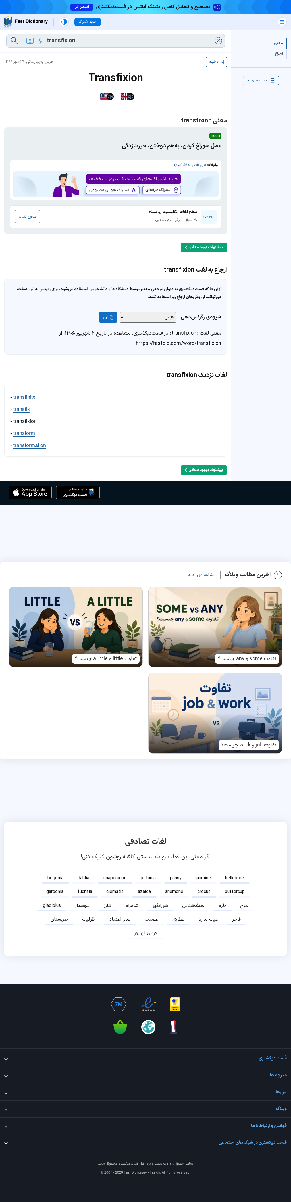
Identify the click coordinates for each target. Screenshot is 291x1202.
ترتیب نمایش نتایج (257, 80)
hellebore (234, 878)
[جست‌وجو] (14, 40)
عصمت (151, 919)
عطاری (178, 919)
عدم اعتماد (120, 919)
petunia (148, 878)
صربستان (59, 919)
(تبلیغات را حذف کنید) (190, 165)
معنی (278, 43)
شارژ (108, 905)
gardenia (54, 891)
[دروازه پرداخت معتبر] (175, 1004)
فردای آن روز (145, 933)
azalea (144, 891)
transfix (21, 408)
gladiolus (52, 905)
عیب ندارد (208, 919)
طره (222, 905)
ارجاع (279, 54)
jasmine (203, 878)
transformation (29, 444)
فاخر (236, 919)
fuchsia (85, 891)
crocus (204, 891)
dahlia (83, 878)
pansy (176, 878)
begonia (55, 878)
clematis (115, 891)
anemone (174, 891)
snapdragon (114, 878)
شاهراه (132, 905)
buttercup (235, 891)
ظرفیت (88, 919)
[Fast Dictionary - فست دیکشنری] (26, 22)
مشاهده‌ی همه (202, 575)
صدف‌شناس (193, 905)
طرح (244, 905)
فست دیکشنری (128, 1163)
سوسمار (82, 905)
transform (24, 432)
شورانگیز (160, 905)
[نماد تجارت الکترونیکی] (148, 1004)
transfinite (24, 396)
